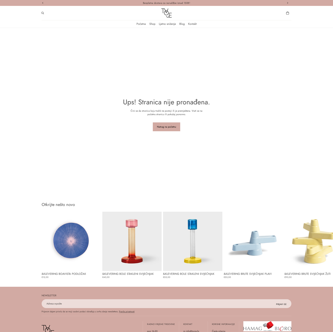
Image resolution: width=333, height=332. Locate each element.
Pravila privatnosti (127, 311)
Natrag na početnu (166, 126)
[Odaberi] (95, 265)
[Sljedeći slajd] (287, 245)
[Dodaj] (156, 265)
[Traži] (42, 13)
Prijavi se (281, 304)
